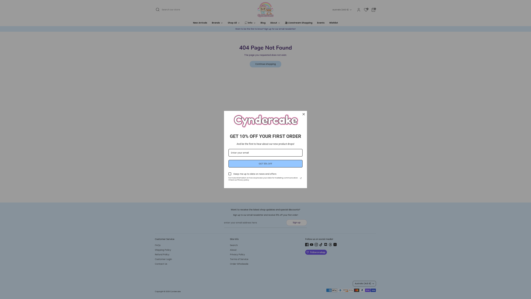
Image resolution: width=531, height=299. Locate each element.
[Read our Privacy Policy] (301, 178)
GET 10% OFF (265, 163)
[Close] (303, 114)
